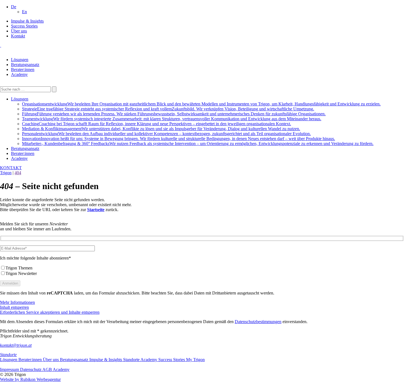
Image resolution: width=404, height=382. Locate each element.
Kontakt (18, 36)
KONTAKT (11, 167)
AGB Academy (56, 369)
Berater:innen (22, 69)
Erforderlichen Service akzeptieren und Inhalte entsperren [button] (49, 312)
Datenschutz (31, 369)
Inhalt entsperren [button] (14, 307)
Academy (19, 74)
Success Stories (24, 26)
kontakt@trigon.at (16, 345)
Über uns (19, 31)
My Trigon (195, 359)
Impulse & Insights (27, 21)
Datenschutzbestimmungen (258, 321)
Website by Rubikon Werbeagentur (30, 379)
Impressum (10, 369)
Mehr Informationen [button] (17, 302)
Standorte (8, 354)
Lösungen (19, 59)
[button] (13, 6)
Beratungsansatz (25, 64)
